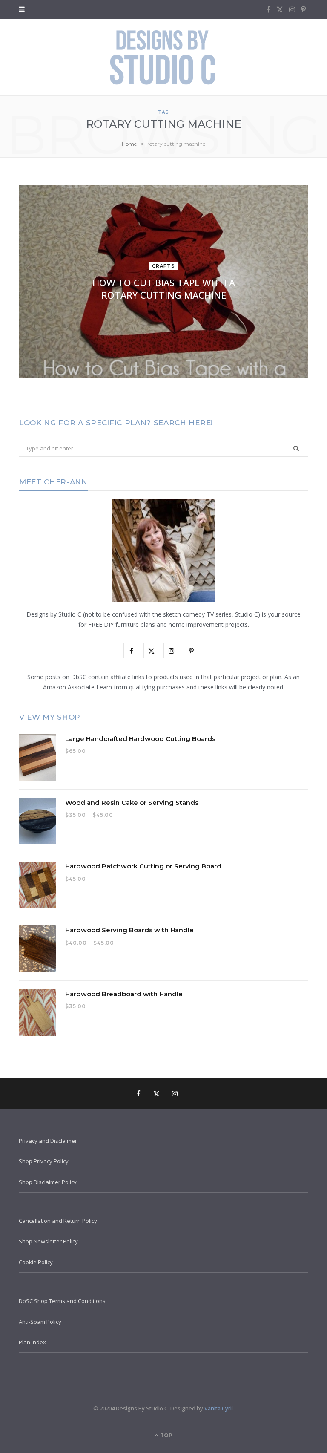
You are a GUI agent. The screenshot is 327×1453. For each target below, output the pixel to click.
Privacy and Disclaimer (48, 1141)
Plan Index (32, 1342)
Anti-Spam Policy (40, 1322)
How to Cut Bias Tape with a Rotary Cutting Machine (163, 289)
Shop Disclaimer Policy (48, 1182)
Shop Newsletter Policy (48, 1241)
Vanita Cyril (218, 1408)
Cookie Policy (36, 1262)
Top (165, 1435)
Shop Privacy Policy (44, 1161)
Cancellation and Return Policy (58, 1221)
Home (129, 144)
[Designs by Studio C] (163, 57)
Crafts (163, 266)
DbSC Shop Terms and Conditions (62, 1301)
